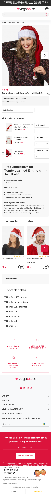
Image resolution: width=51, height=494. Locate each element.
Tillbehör (11, 22)
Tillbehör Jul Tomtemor (16, 297)
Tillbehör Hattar (12, 316)
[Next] (44, 55)
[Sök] (46, 15)
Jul (18, 22)
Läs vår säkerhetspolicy (10, 483)
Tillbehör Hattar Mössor (16, 302)
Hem (4, 22)
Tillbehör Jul (10, 312)
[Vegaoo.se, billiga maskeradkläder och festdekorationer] (25, 9)
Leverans (23, 102)
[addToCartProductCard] (21, 267)
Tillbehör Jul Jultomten (15, 307)
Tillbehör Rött (11, 326)
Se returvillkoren (27, 195)
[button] (25, 424)
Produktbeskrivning (10, 102)
